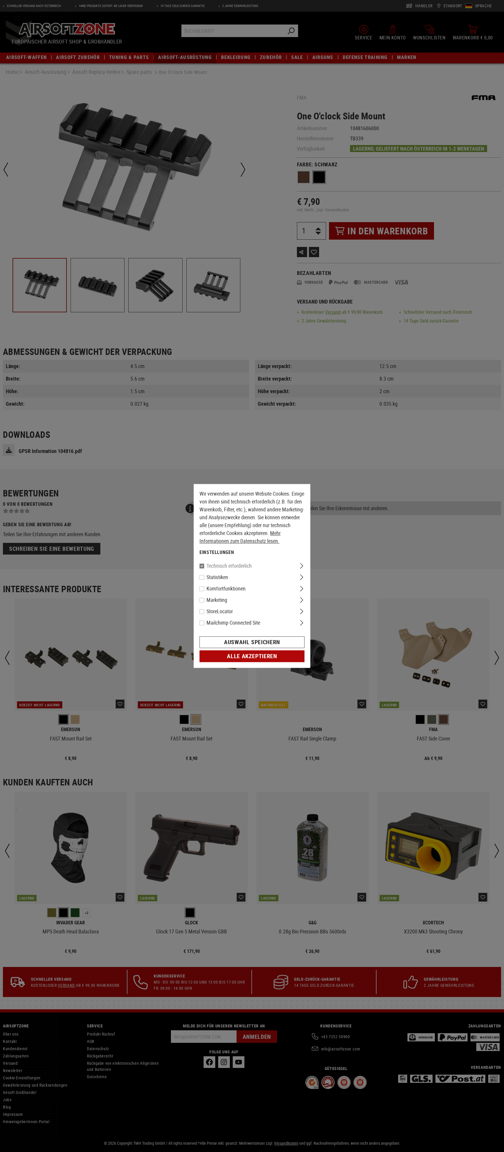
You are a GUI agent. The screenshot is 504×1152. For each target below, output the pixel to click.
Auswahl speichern (252, 642)
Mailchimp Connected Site (233, 622)
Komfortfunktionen (226, 588)
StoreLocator (219, 611)
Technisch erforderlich (229, 565)
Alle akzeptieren (252, 656)
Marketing (216, 600)
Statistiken (217, 577)
